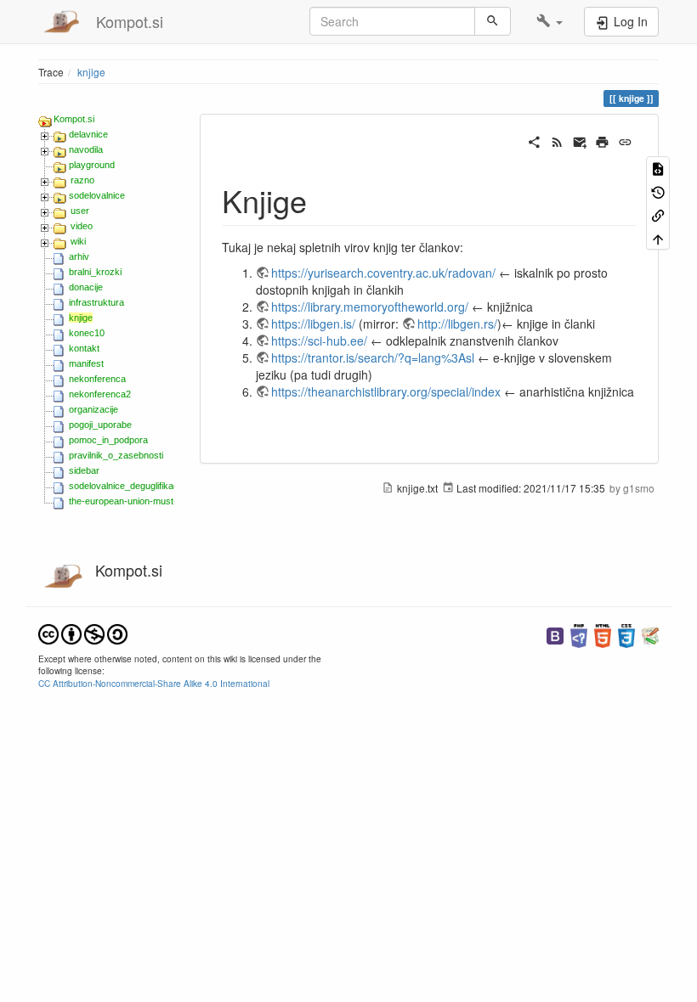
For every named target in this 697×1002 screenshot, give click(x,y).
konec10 (87, 333)
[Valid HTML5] (602, 634)
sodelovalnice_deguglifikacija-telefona (146, 486)
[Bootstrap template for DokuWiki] (555, 634)
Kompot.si (74, 119)
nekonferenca (97, 379)
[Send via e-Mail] (580, 140)
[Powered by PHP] (578, 634)
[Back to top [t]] (658, 237)
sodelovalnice (97, 195)
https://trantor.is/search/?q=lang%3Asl (372, 357)
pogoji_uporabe (100, 424)
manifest (86, 363)
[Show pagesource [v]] (658, 167)
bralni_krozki (95, 272)
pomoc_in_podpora (108, 440)
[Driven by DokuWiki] (650, 634)
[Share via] (534, 140)
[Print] (602, 140)
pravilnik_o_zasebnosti (116, 455)
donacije (86, 287)
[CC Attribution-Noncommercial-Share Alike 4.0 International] (83, 632)
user (80, 210)
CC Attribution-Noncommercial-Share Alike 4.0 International (153, 683)
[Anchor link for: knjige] (322, 199)
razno (82, 180)
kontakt (84, 348)
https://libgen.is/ (313, 323)
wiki (78, 241)
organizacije (93, 409)
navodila (86, 149)
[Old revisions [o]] (658, 190)
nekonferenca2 (100, 394)
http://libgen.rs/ (457, 323)
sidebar (84, 470)
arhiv (79, 256)
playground (92, 165)
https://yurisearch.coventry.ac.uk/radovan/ (383, 272)
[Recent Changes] (557, 140)
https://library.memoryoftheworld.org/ (369, 306)
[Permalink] (625, 140)
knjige (91, 72)
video (82, 226)
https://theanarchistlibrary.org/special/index (386, 391)
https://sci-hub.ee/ (319, 340)
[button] (549, 21)
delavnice (88, 134)
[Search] (492, 21)
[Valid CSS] (626, 634)
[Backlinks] (658, 214)
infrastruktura (96, 302)
